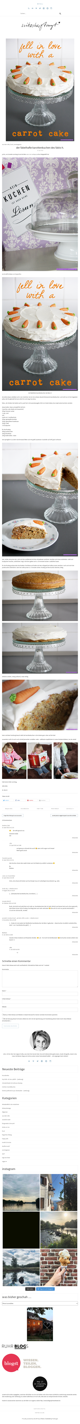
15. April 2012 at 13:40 (15, 845)
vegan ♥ (4, 1161)
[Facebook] (44, 8)
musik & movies (6, 1142)
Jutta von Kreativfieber (8, 876)
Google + (70, 808)
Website (4, 1007)
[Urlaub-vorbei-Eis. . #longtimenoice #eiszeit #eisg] (58, 1267)
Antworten (75, 838)
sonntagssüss (17, 144)
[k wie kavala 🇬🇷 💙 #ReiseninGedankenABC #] (58, 1192)
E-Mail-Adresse (6, 999)
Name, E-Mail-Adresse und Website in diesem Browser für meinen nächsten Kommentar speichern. (30, 1015)
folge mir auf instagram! (46, 1289)
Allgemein (5, 1112)
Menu (41, 4)
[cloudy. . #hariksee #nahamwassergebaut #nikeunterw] (21, 1192)
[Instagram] (51, 8)
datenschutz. (40, 1409)
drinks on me (5, 1127)
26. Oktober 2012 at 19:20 (9, 903)
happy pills (5, 1139)
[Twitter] (40, 8)
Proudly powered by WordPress (31, 1419)
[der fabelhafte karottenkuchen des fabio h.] (40, 141)
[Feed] (29, 8)
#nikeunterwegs (6, 1108)
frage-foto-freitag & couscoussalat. (13, 815)
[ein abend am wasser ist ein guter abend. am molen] (58, 1230)
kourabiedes (5, 1075)
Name (4, 991)
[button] (8, 800)
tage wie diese (6, 1158)
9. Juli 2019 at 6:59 (14, 949)
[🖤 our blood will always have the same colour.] (21, 1230)
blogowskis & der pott (8, 1123)
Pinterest (55, 808)
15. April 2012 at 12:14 (8, 827)
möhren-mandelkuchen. (9, 1087)
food (11, 144)
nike (10, 843)
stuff (3, 1154)
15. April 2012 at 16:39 (8, 878)
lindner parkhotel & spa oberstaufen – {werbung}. (16, 1091)
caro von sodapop (31, 154)
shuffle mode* (6, 1146)
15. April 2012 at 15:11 (8, 860)
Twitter (40, 808)
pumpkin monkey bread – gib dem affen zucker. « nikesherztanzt (20, 918)
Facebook (25, 808)
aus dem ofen (6, 144)
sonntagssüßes (17, 274)
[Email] (32, 8)
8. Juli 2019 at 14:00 (7, 935)
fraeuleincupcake (7, 858)
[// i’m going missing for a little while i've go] (21, 1267)
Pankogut (55, 1419)
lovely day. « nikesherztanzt (10, 888)
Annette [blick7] (6, 901)
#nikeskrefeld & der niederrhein (10, 1104)
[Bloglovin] (36, 8)
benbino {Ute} (6, 825)
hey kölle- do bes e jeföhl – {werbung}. (12, 1079)
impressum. (40, 1412)
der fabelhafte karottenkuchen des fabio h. (40, 147)
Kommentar (5, 969)
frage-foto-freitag (7, 1135)
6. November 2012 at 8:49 (9, 920)
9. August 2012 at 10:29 (8, 890)
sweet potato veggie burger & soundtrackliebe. (64, 815)
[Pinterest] (47, 8)
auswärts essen (6, 1120)
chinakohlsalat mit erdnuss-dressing (12, 1083)
